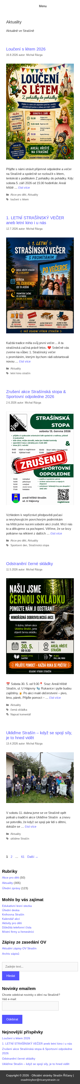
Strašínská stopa (39, 545)
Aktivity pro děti (12, 923)
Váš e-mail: (9, 999)
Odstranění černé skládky (29, 563)
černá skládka (18, 709)
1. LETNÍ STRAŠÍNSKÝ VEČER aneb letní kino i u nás (37, 1043)
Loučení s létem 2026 (26, 49)
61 (23, 856)
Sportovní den (18, 545)
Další (32, 856)
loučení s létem (19, 199)
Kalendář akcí (11, 918)
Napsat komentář (20, 714)
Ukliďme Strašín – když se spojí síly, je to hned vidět (35, 1064)
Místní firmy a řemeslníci (18, 931)
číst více (24, 187)
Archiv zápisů (10, 953)
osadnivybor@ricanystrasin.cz (40, 1079)
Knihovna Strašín (13, 914)
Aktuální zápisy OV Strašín (19, 948)
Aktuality (33, 194)
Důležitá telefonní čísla (16, 927)
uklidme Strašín (19, 838)
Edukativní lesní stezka (17, 905)
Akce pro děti (18, 194)
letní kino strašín (20, 373)
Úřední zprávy (11, 888)
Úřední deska (10, 910)
